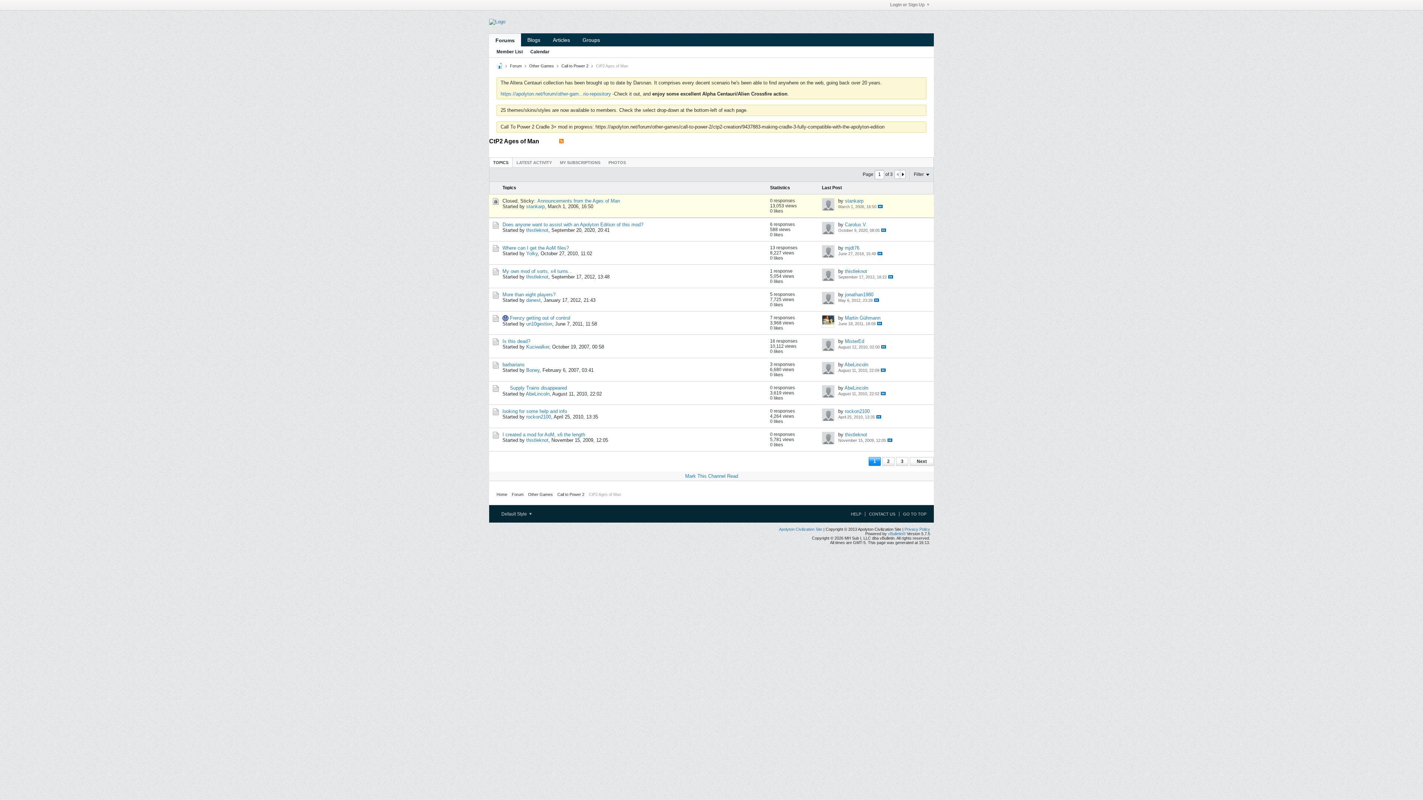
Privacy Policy (917, 529)
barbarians (513, 364)
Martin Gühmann (862, 318)
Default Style (514, 514)
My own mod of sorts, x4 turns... (537, 271)
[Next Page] (902, 174)
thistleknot (537, 230)
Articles (561, 40)
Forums (505, 40)
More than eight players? (528, 294)
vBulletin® (897, 533)
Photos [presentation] (617, 162)
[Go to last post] (880, 206)
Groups (591, 40)
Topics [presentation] (500, 162)
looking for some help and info (534, 411)
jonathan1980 (859, 294)
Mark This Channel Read (711, 476)
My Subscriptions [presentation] (580, 162)
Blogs (533, 40)
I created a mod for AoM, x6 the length (543, 434)
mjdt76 (852, 248)
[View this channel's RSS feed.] (561, 141)
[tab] (501, 162)
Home (502, 494)
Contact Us (882, 514)
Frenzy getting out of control (540, 318)
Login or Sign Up (907, 4)
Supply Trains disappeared (538, 388)
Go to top (914, 514)
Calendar (540, 51)
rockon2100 (538, 417)
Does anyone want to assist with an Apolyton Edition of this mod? (572, 224)
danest (533, 300)
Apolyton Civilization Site (800, 529)
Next (922, 461)
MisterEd (854, 341)
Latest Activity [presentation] (534, 162)
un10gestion (539, 324)
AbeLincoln (856, 364)
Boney (533, 370)
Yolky (532, 253)
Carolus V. (856, 224)
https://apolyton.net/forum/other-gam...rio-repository (556, 94)
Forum (516, 66)
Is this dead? (516, 341)
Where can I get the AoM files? (535, 248)
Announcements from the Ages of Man (578, 201)
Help (856, 514)
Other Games (541, 66)
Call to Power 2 (574, 66)
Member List (510, 51)
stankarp (535, 206)
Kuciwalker (537, 347)
